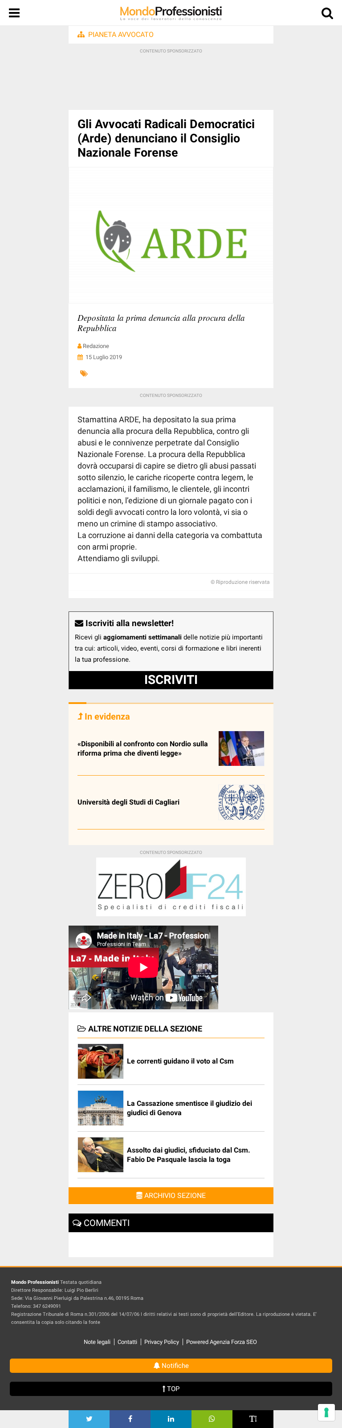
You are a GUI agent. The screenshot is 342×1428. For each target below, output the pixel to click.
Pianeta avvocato (121, 34)
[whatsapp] (211, 1419)
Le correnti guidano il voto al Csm (180, 1061)
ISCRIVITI (171, 679)
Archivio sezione (174, 1195)
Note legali (97, 1342)
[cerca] (327, 15)
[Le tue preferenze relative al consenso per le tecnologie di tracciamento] (326, 1412)
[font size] (252, 1419)
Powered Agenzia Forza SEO (221, 1342)
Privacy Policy (161, 1342)
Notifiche (174, 1366)
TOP (172, 1389)
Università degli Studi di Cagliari (128, 802)
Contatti (127, 1342)
